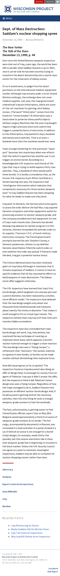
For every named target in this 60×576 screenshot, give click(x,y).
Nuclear (6, 506)
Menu (9, 18)
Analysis (6, 476)
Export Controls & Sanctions (17, 484)
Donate (39, 2)
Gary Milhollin (9, 491)
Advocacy (7, 469)
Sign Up (50, 2)
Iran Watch (53, 568)
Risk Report (53, 571)
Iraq (4, 498)
